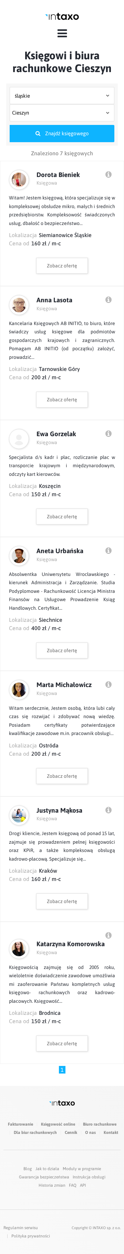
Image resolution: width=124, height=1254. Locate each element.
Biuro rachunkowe (99, 1124)
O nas (90, 1132)
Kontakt (111, 1132)
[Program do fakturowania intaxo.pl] (62, 16)
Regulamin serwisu (20, 1227)
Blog (27, 1168)
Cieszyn (20, 113)
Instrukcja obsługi (89, 1177)
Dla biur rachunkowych (35, 1132)
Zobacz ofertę (62, 265)
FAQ (72, 1185)
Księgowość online (58, 1124)
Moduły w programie (82, 1168)
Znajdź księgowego (66, 133)
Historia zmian (52, 1185)
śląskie (22, 96)
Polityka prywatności (30, 1236)
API (83, 1185)
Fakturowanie (20, 1124)
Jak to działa (47, 1168)
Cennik (71, 1132)
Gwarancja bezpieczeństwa (44, 1177)
